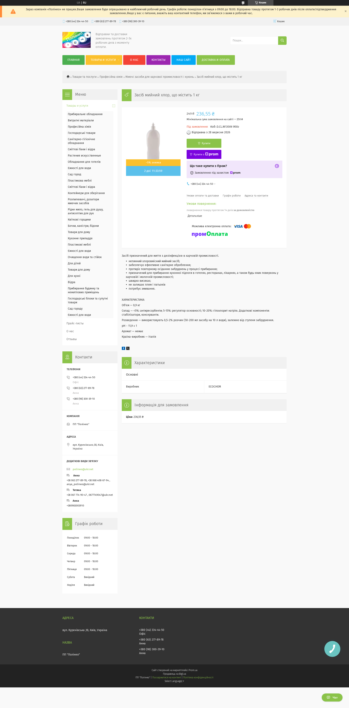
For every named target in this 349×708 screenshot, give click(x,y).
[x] (127, 349)
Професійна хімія (111, 77)
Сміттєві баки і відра (81, 149)
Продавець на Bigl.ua (174, 674)
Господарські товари (81, 133)
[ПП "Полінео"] (76, 47)
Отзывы (71, 339)
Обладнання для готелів (84, 162)
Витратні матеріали (81, 120)
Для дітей (74, 263)
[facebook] (123, 349)
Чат (335, 697)
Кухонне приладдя (80, 238)
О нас (134, 60)
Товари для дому (79, 232)
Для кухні (74, 276)
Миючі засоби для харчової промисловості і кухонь (159, 77)
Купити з (199, 154)
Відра (71, 282)
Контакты (158, 60)
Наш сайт (184, 60)
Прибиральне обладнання (85, 114)
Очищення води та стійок (85, 257)
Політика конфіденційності (198, 677)
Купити (206, 143)
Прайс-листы (75, 323)
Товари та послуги (84, 77)
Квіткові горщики (79, 219)
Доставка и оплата (216, 60)
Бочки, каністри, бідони (83, 226)
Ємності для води (79, 168)
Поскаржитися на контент (166, 677)
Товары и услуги (103, 60)
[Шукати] (282, 40)
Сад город (74, 174)
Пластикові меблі (79, 244)
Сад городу (75, 308)
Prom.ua (193, 670)
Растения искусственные (84, 155)
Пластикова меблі (80, 180)
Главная (73, 60)
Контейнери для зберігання (86, 193)
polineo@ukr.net (83, 469)
